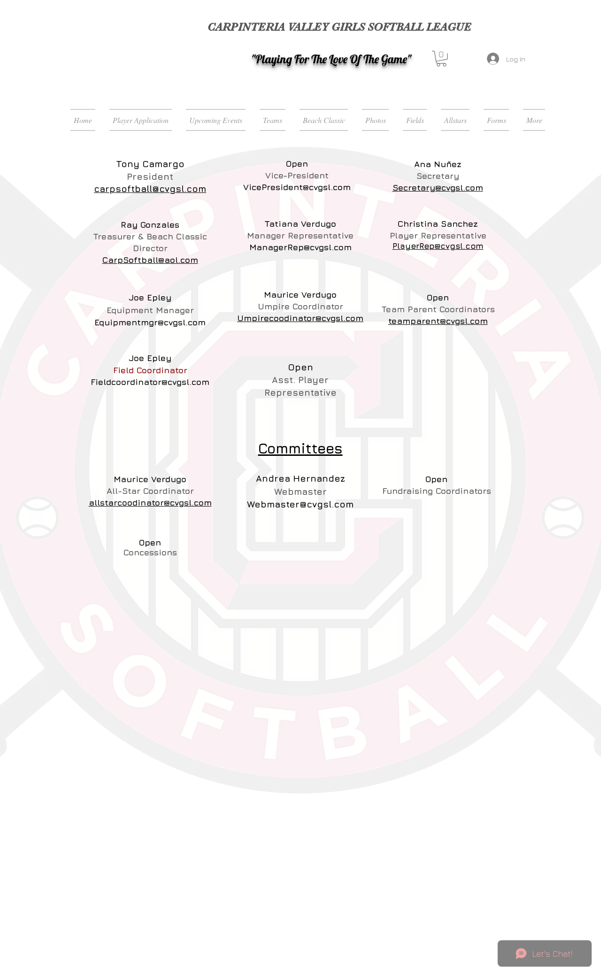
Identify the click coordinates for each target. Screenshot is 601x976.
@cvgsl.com (459, 246)
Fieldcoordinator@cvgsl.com (150, 382)
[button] (441, 59)
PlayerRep (413, 246)
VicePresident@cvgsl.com (297, 187)
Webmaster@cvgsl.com (300, 504)
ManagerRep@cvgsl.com (300, 247)
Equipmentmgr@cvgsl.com (150, 322)
